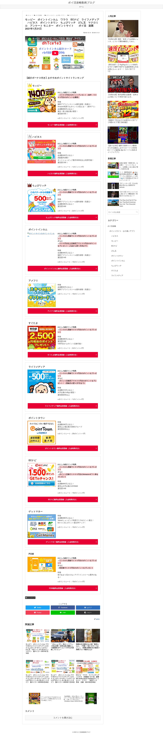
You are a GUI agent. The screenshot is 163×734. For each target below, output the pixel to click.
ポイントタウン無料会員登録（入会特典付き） (63, 448)
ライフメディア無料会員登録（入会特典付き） (63, 406)
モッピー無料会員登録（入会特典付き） (63, 125)
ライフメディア (31, 597)
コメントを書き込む (63, 717)
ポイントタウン (117, 255)
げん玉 (113, 250)
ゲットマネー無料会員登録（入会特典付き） (63, 542)
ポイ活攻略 (112, 226)
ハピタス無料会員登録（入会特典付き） (63, 173)
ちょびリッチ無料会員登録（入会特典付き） (63, 217)
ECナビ (114, 245)
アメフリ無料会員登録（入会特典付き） (63, 311)
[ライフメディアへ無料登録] (41, 392)
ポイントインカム (118, 260)
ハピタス (114, 236)
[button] (137, 212)
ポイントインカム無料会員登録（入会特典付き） (63, 268)
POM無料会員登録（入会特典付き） (63, 588)
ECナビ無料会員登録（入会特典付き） (63, 499)
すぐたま (114, 270)
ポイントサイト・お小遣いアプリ (122, 231)
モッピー (114, 241)
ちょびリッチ (116, 265)
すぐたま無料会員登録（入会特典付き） (63, 355)
